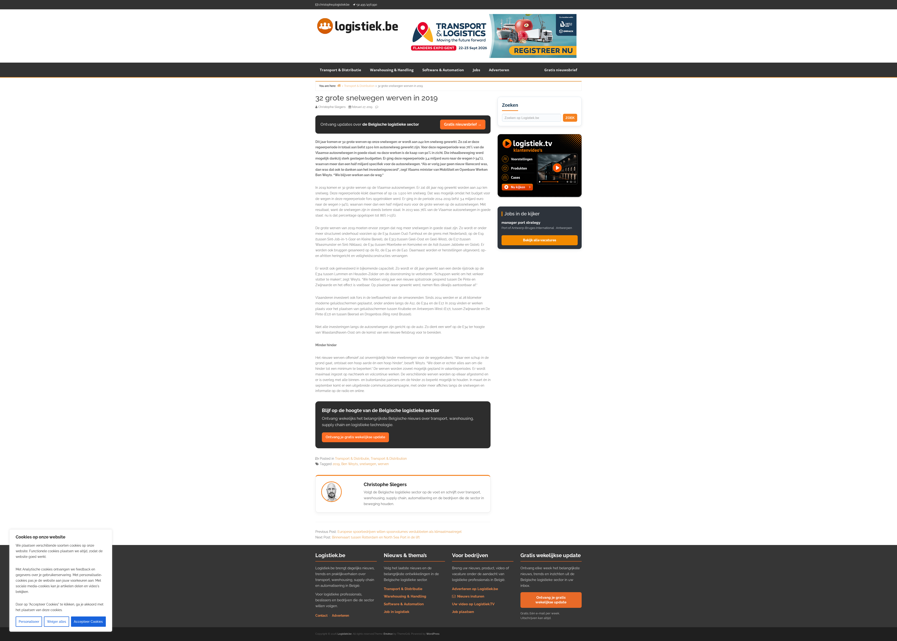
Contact (321, 615)
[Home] (339, 85)
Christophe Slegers (385, 484)
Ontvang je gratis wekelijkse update (355, 437)
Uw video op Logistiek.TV (473, 604)
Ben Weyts (349, 464)
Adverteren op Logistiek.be (475, 589)
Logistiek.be (345, 633)
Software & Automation (443, 70)
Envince (388, 633)
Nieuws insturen (470, 596)
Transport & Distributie (340, 70)
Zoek (570, 118)
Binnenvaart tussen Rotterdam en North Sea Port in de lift (376, 537)
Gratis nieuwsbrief (560, 70)
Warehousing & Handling (391, 70)
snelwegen (368, 464)
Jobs (476, 70)
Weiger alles (56, 621)
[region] (60, 580)
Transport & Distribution (389, 458)
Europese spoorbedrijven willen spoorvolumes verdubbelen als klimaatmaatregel (400, 532)
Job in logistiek (396, 612)
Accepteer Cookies (88, 621)
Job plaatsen (463, 612)
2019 (336, 464)
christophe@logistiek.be (334, 4)
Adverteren (499, 70)
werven (383, 464)
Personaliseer (29, 621)
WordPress (432, 633)
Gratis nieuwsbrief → (462, 124)
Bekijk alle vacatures (539, 240)
